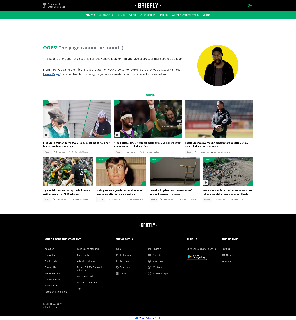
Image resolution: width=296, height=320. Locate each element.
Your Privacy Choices (151, 318)
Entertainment (148, 15)
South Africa (106, 15)
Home (90, 15)
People (164, 15)
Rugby (189, 152)
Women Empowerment (185, 15)
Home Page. (51, 74)
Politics (121, 15)
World (132, 15)
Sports (206, 15)
